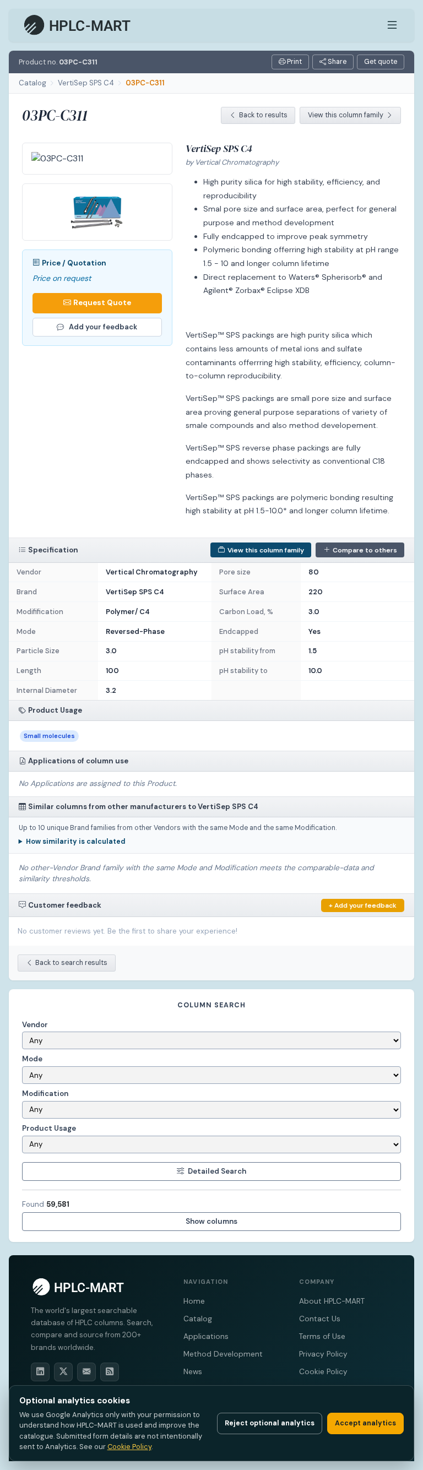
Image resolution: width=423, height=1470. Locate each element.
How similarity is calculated (76, 841)
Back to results (263, 115)
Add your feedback (103, 327)
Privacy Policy (323, 1354)
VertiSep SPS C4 (86, 83)
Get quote (380, 61)
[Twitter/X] (63, 1372)
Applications (206, 1336)
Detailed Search (217, 1171)
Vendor (35, 1024)
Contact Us (319, 1318)
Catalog (32, 83)
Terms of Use (322, 1336)
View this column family (345, 115)
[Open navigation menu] (392, 25)
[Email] (86, 1372)
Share (336, 61)
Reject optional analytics (269, 1423)
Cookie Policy (323, 1371)
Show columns (211, 1221)
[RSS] (109, 1372)
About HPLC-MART (332, 1301)
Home (194, 1301)
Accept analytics (365, 1423)
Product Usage (49, 1128)
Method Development (223, 1354)
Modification (45, 1093)
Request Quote (102, 302)
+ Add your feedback (363, 905)
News (192, 1371)
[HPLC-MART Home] (78, 25)
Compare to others (365, 550)
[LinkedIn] (40, 1372)
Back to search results (71, 962)
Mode (32, 1059)
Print (293, 61)
